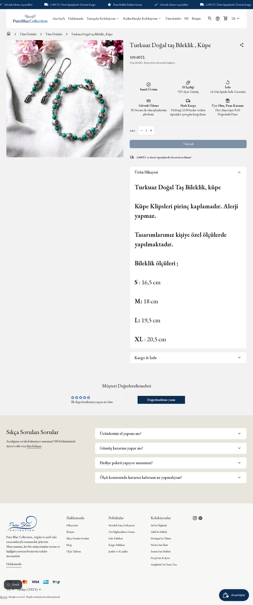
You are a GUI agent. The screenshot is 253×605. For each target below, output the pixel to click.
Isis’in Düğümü (159, 525)
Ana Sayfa (59, 18)
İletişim (196, 18)
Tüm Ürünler (28, 34)
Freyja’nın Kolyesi (160, 558)
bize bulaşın (34, 446)
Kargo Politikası (117, 545)
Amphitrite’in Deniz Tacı (164, 564)
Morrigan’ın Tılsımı (161, 538)
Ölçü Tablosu (73, 551)
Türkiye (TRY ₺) (29, 589)
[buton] (29, 589)
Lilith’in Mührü (159, 532)
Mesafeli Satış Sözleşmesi (122, 525)
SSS (186, 18)
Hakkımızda (75, 18)
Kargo (147, 62)
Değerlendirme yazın (161, 400)
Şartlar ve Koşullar (118, 551)
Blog (69, 545)
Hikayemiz (72, 525)
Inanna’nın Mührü (160, 551)
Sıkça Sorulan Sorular (77, 538)
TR (235, 18)
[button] (235, 18)
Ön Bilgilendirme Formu (122, 532)
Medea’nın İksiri (159, 545)
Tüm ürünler (173, 18)
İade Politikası (116, 538)
